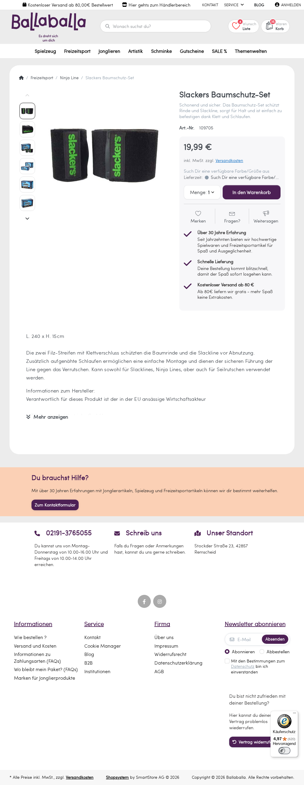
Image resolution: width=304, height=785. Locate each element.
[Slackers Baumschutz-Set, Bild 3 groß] (27, 148)
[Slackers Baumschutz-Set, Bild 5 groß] (27, 185)
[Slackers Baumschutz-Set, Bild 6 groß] (27, 203)
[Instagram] (159, 601)
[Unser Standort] (232, 548)
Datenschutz (242, 666)
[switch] (284, 750)
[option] (105, 154)
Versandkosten (229, 160)
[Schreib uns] (152, 548)
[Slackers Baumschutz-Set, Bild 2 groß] (27, 129)
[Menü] (294, 714)
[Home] (21, 78)
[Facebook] (144, 601)
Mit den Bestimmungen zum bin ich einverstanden (258, 666)
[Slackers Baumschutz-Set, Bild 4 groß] (27, 166)
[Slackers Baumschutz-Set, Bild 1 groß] (27, 111)
